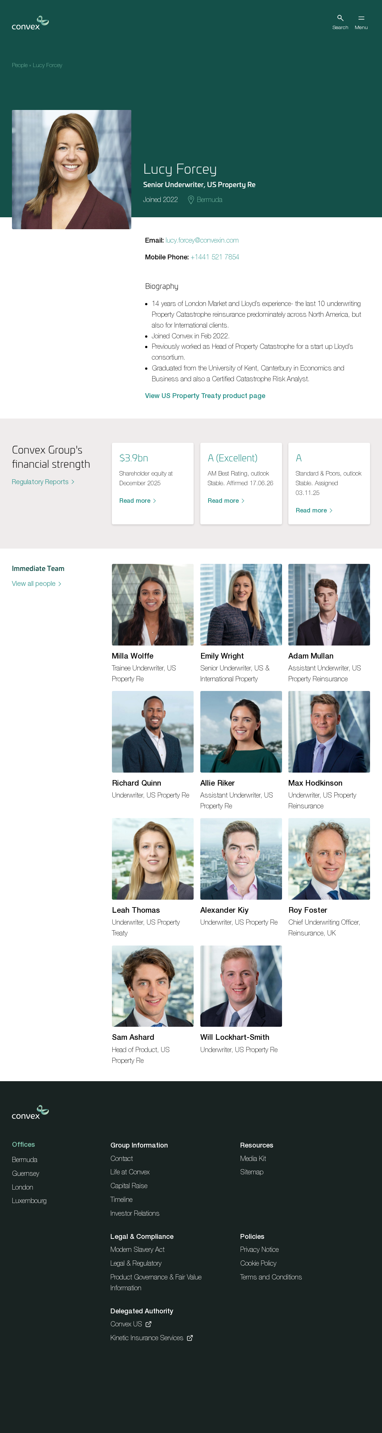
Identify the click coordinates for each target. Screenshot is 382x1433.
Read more (134, 500)
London (22, 1187)
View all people (34, 583)
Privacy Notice (259, 1249)
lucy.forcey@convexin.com (202, 240)
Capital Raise (128, 1186)
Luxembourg (29, 1201)
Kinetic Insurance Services (147, 1338)
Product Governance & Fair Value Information (155, 1282)
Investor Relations (135, 1213)
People (20, 65)
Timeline (121, 1199)
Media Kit (253, 1158)
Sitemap (251, 1172)
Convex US (126, 1324)
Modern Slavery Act (137, 1249)
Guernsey (25, 1173)
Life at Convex (130, 1172)
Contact (121, 1158)
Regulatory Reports (40, 482)
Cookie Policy (258, 1263)
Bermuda (209, 199)
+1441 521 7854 (215, 257)
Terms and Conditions (271, 1277)
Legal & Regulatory (136, 1263)
